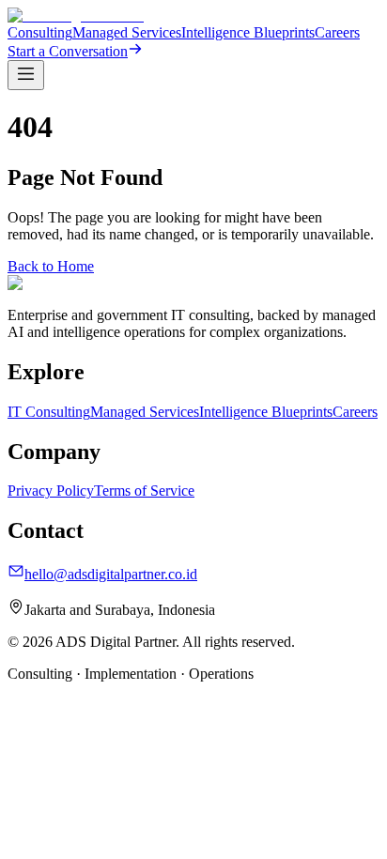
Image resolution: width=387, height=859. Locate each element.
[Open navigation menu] (26, 75)
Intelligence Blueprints (248, 32)
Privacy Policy (51, 491)
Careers (337, 32)
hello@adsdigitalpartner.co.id (110, 574)
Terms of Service (144, 491)
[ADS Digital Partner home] (76, 15)
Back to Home (51, 266)
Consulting (40, 32)
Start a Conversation (68, 51)
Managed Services (126, 32)
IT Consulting (49, 412)
